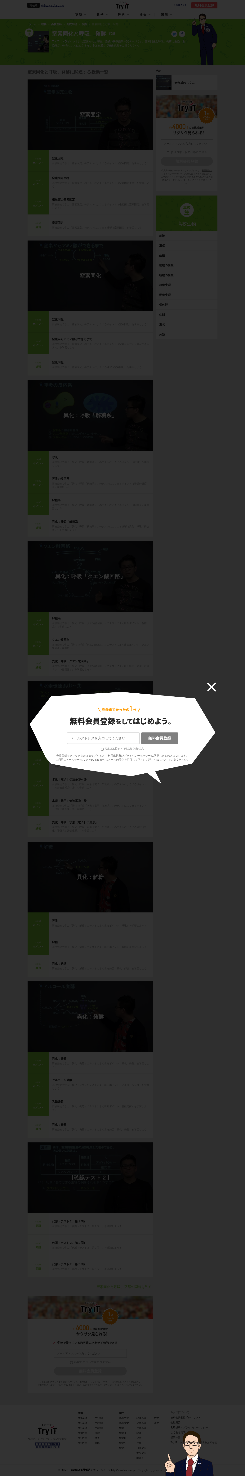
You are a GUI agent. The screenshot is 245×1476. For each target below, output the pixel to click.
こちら (164, 759)
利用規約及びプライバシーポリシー (129, 755)
